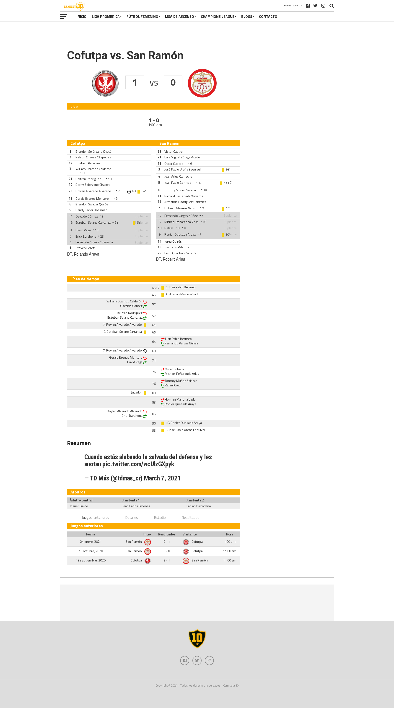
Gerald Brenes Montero (92, 198)
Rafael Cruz (172, 228)
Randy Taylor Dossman (91, 209)
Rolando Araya (86, 254)
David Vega (83, 230)
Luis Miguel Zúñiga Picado (182, 157)
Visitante (190, 534)
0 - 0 (166, 550)
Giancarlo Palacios (176, 247)
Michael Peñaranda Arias (181, 221)
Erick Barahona (85, 236)
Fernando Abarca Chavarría (94, 242)
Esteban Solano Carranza (93, 222)
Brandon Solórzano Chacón (94, 151)
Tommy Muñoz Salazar (180, 190)
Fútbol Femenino (142, 16)
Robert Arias (174, 259)
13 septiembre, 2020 (91, 560)
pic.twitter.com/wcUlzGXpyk (138, 464)
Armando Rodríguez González (185, 201)
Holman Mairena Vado (179, 208)
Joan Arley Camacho (178, 176)
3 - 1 (166, 541)
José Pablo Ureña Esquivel (182, 169)
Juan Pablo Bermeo (177, 182)
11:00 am (229, 550)
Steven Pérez (85, 247)
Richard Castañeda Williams (183, 196)
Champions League (217, 16)
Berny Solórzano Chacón (92, 184)
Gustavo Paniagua (88, 163)
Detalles (131, 517)
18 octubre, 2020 (91, 550)
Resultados (190, 517)
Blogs (246, 16)
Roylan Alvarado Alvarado (93, 191)
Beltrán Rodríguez (88, 178)
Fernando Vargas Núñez (181, 215)
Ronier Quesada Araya (180, 234)
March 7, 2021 (162, 478)
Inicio (81, 16)
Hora (229, 534)
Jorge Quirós (173, 241)
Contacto (268, 16)
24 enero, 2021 (90, 541)
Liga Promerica (106, 16)
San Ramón (134, 541)
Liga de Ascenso (179, 16)
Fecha (90, 534)
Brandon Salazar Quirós (91, 204)
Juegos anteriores (95, 517)
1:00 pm (230, 541)
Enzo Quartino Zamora (180, 253)
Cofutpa (197, 541)
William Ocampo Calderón (93, 168)
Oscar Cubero (173, 163)
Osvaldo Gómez (86, 216)
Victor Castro (173, 151)
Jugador (136, 392)
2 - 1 (166, 560)
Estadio (160, 517)
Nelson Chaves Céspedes (93, 157)
